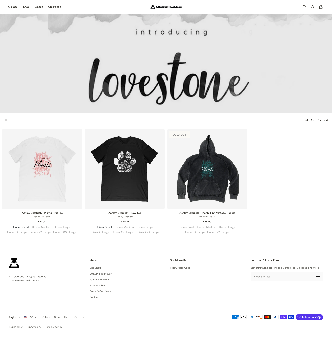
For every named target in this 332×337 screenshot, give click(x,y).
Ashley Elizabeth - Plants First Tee (42, 212)
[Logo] (166, 7)
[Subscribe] (318, 276)
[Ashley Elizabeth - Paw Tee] (125, 169)
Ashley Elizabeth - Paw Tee (124, 212)
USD (31, 317)
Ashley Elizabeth (42, 216)
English (13, 317)
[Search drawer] (304, 7)
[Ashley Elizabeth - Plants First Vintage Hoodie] (207, 169)
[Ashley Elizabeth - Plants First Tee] (42, 169)
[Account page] (312, 7)
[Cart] (321, 7)
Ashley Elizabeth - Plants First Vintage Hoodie (207, 212)
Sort (319, 120)
